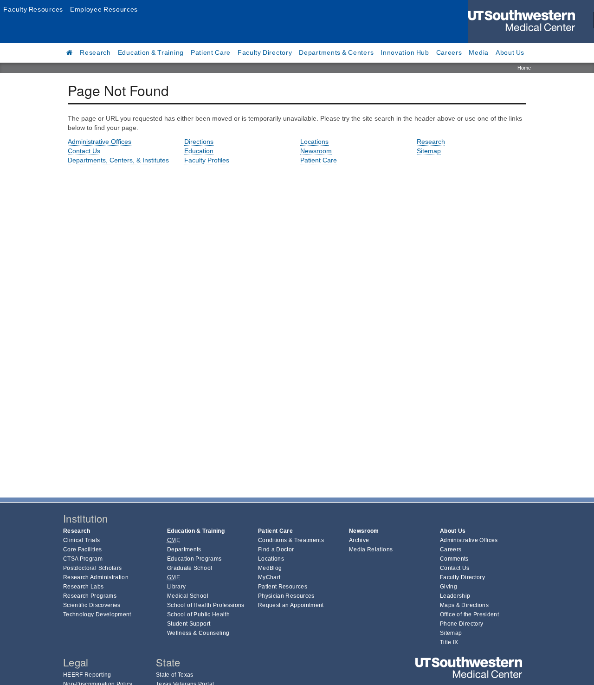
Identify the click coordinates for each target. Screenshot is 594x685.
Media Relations (371, 549)
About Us (510, 52)
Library (176, 586)
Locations (314, 141)
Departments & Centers (336, 52)
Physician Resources (286, 596)
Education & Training (151, 52)
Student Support (188, 623)
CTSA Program (83, 559)
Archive (359, 540)
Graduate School (189, 568)
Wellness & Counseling (198, 633)
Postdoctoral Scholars (92, 568)
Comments (454, 559)
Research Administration (96, 577)
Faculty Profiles (206, 160)
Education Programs (194, 559)
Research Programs (89, 596)
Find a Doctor (276, 549)
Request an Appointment (291, 605)
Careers (449, 52)
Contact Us (84, 151)
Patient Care (211, 52)
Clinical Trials (81, 540)
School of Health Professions (206, 605)
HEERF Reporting (87, 675)
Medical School (187, 596)
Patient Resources (282, 586)
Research (95, 52)
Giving (448, 586)
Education (198, 151)
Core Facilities (82, 549)
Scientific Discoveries (92, 605)
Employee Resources (104, 9)
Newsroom (316, 151)
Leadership (455, 596)
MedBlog (270, 568)
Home (524, 68)
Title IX (449, 642)
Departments (184, 549)
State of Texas (175, 675)
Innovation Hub (405, 52)
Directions (198, 141)
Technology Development (97, 614)
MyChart (269, 577)
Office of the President (469, 614)
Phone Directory (461, 623)
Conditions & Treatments (291, 540)
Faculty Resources (33, 9)
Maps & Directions (464, 605)
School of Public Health (198, 614)
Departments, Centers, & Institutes (118, 160)
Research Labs (83, 586)
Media (479, 52)
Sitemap (429, 151)
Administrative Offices (99, 141)
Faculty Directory (265, 52)
